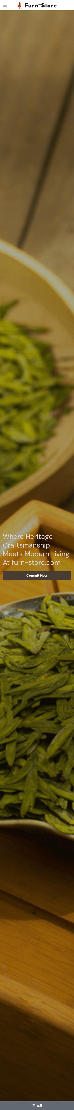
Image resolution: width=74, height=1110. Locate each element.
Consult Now (36, 575)
